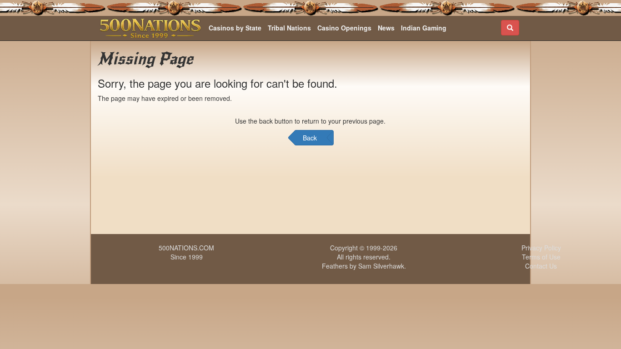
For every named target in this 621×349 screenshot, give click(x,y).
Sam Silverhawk (381, 265)
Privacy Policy (541, 247)
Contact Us (541, 265)
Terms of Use (541, 256)
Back (310, 137)
